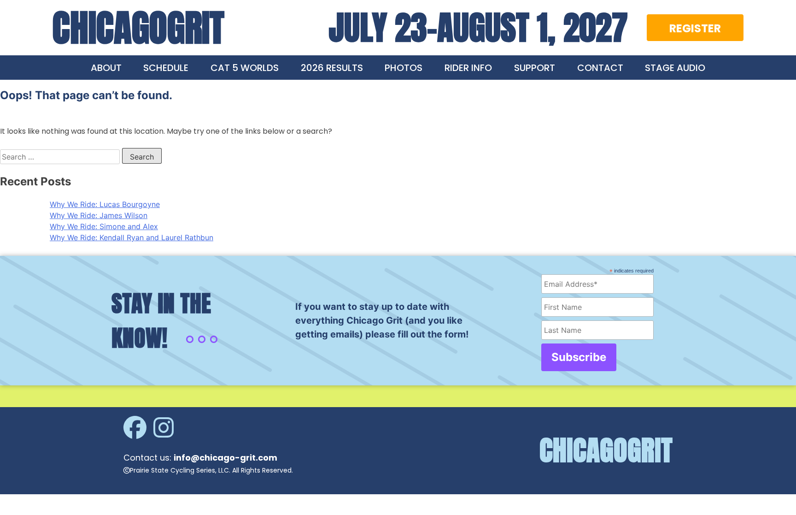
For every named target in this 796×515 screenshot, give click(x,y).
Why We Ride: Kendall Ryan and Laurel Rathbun (131, 237)
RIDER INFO (468, 67)
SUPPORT (534, 67)
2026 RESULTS (332, 67)
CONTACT (600, 67)
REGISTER (695, 28)
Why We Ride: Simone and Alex (104, 226)
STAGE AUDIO (675, 67)
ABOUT (106, 67)
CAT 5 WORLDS (245, 67)
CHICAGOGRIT (138, 27)
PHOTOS (403, 67)
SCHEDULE (165, 67)
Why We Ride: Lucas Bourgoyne (105, 204)
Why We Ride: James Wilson (98, 215)
